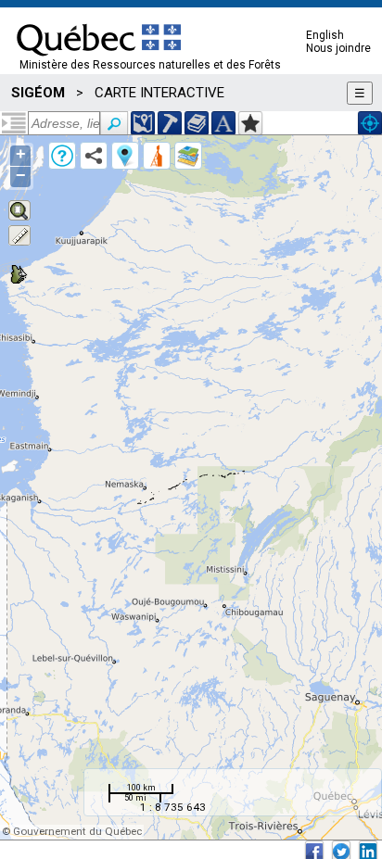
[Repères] (125, 156)
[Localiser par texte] (223, 123)
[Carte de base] (188, 156)
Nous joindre (338, 48)
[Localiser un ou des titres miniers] (170, 123)
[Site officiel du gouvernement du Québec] (98, 62)
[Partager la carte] (94, 156)
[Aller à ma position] (370, 123)
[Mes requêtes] (157, 156)
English (325, 35)
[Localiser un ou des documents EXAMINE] (197, 123)
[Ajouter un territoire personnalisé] (250, 123)
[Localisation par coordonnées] (143, 123)
